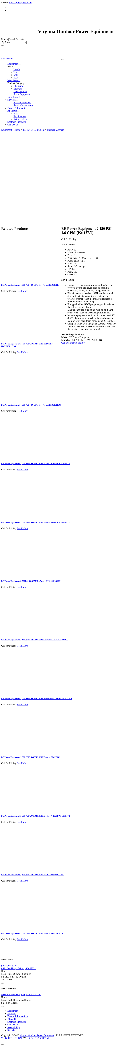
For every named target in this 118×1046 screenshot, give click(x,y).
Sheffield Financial (16, 122)
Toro (16, 72)
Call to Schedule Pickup (73, 342)
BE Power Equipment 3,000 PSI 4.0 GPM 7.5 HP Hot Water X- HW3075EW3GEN (36, 698)
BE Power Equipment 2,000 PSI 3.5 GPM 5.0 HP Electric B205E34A (30, 757)
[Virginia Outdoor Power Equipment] (19, 31)
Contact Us (12, 124)
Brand (17, 130)
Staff (16, 113)
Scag (16, 77)
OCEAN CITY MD (41, 1038)
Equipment (12, 64)
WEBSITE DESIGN (11, 1038)
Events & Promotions (17, 108)
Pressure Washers (55, 130)
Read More (22, 291)
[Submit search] (2, 45)
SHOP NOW (8, 58)
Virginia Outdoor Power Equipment (37, 1035)
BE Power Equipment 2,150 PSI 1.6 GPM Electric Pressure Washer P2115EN (34, 640)
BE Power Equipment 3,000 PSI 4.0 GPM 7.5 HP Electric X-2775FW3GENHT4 (35, 463)
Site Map (11, 1030)
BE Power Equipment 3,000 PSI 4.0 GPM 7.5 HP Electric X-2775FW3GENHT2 (35, 522)
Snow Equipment (22, 94)
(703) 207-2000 (23, 2)
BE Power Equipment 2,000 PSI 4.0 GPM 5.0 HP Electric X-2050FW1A (32, 933)
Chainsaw (18, 86)
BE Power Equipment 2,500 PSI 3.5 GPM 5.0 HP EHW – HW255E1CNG (32, 875)
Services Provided (22, 102)
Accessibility (13, 1027)
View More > (13, 80)
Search (4, 39)
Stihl (16, 75)
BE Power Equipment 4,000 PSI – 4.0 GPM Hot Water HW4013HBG (31, 405)
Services (11, 99)
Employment (20, 116)
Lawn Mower (20, 91)
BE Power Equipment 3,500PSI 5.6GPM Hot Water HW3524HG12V (30, 581)
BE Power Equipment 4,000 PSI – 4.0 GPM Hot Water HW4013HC (30, 285)
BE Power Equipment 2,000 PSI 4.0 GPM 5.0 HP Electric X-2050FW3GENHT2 (35, 816)
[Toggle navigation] (62, 59)
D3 (28, 1038)
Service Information (23, 105)
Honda (17, 69)
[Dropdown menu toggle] (19, 64)
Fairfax (12, 2)
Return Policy (20, 119)
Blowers (18, 88)
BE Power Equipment (33, 130)
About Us (12, 110)
